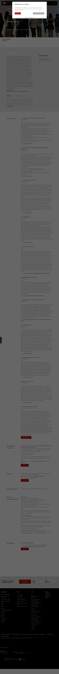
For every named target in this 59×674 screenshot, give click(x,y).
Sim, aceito (18, 13)
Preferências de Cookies (38, 13)
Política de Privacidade (29, 17)
